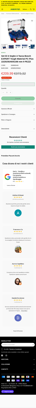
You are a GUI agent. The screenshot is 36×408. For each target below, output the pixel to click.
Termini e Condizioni (15, 349)
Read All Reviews (18, 331)
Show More (24, 310)
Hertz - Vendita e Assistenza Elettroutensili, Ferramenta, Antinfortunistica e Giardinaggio (22, 175)
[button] (31, 9)
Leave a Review (11, 185)
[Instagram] (6, 355)
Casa (2, 13)
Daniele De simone (18, 298)
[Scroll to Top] (33, 399)
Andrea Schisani (18, 195)
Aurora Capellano (18, 264)
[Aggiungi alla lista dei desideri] (32, 21)
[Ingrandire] (31, 40)
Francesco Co (18, 229)
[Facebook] (2, 355)
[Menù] (2, 9)
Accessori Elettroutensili (12, 13)
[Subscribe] (33, 344)
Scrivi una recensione (18, 147)
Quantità (3, 88)
